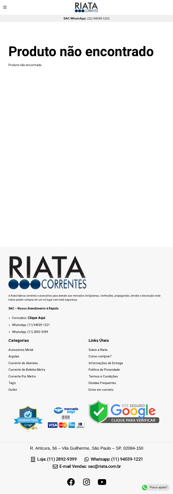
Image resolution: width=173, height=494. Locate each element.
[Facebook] (71, 482)
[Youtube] (102, 482)
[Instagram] (86, 482)
